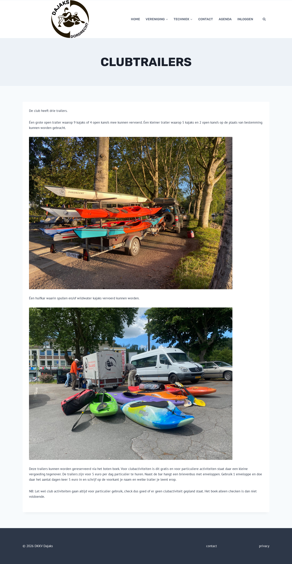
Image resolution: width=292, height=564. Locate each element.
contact (205, 19)
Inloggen (245, 19)
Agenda (225, 19)
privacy (264, 546)
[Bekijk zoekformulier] (264, 19)
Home (135, 19)
